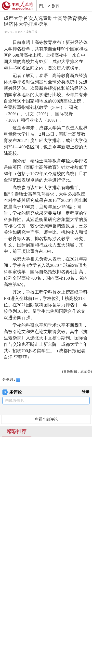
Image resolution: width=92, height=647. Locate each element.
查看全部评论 (46, 419)
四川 (43, 6)
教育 (55, 6)
